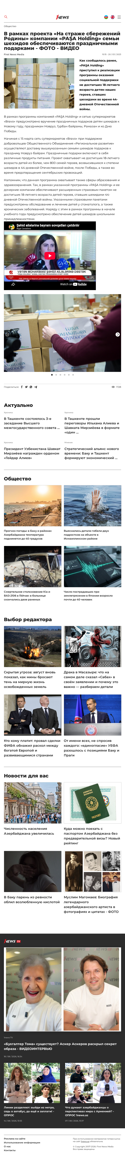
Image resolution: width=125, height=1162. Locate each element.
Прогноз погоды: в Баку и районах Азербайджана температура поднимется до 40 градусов (28, 534)
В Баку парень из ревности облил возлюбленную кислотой (32, 899)
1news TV (8, 1038)
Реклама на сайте (14, 1139)
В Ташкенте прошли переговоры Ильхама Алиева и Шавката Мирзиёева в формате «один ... (92, 425)
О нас (7, 1146)
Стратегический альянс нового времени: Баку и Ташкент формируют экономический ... (91, 453)
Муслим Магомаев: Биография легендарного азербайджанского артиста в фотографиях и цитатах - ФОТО (91, 904)
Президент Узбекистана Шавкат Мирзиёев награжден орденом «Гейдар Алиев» (32, 453)
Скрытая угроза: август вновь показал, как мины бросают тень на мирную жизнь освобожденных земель (30, 679)
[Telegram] (35, 387)
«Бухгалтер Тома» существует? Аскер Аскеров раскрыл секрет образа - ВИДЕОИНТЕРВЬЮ (60, 1046)
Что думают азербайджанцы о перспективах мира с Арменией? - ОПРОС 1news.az (89, 1111)
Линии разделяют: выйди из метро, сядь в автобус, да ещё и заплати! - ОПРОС (29, 1111)
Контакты (10, 1150)
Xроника (8, 413)
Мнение (68, 442)
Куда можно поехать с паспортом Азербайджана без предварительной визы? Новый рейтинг (92, 836)
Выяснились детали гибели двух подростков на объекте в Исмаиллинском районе (86, 534)
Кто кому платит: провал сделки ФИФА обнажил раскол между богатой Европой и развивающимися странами (32, 748)
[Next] (118, 334)
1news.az (85, 1141)
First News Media (14, 54)
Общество (10, 26)
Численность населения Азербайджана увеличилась (29, 831)
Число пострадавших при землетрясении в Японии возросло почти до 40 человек (88, 595)
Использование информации (22, 1142)
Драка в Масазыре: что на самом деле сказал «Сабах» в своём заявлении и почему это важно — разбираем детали (91, 679)
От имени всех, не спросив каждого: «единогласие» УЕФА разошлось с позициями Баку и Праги (91, 748)
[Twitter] (26, 387)
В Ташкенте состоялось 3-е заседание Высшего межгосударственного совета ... (32, 423)
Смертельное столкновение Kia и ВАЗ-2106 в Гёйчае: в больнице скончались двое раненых (27, 595)
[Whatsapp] (31, 387)
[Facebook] (21, 387)
